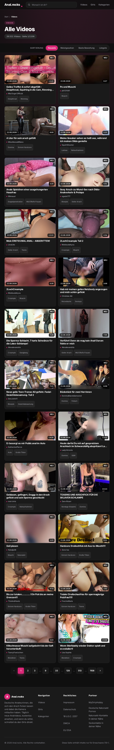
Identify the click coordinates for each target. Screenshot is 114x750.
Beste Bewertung (87, 48)
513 (80, 670)
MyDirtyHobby (99, 703)
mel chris (12, 501)
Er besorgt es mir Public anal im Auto (25, 443)
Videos (83, 4)
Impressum (68, 702)
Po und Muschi (68, 86)
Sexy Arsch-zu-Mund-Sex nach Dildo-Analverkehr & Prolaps (80, 191)
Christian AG (67, 296)
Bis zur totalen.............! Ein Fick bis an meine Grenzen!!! (29, 596)
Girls (93, 4)
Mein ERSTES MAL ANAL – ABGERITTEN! (28, 240)
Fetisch (74, 401)
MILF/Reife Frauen (33, 202)
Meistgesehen (67, 48)
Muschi (64, 96)
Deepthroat (12, 99)
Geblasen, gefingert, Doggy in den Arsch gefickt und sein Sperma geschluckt (28, 496)
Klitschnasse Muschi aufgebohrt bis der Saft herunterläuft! (29, 647)
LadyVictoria (67, 450)
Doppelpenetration (15, 202)
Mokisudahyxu (68, 245)
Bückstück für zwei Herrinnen (76, 391)
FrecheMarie (67, 601)
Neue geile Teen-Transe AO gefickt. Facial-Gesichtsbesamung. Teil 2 (29, 393)
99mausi (11, 196)
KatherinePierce (15, 447)
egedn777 (66, 196)
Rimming (24, 99)
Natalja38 (12, 550)
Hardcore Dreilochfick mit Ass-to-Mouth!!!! (83, 546)
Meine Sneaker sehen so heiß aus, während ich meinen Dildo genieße (83, 139)
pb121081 (66, 90)
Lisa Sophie (66, 652)
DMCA (66, 723)
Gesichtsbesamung (25, 404)
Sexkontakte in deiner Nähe (99, 725)
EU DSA (67, 730)
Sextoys (78, 301)
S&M (73, 455)
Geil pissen (12, 546)
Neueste (52, 48)
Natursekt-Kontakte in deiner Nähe (99, 717)
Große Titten (21, 452)
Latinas (64, 150)
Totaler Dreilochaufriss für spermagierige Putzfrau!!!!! (82, 596)
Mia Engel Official (15, 93)
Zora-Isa (65, 550)
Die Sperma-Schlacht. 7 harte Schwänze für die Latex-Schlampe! (29, 342)
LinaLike (11, 245)
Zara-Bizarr (66, 501)
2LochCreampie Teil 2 (71, 240)
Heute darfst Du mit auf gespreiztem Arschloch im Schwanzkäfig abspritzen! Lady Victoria (84, 445)
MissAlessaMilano (15, 142)
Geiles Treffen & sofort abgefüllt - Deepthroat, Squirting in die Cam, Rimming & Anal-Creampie (30, 88)
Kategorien (104, 4)
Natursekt (21, 555)
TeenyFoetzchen (15, 652)
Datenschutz (69, 709)
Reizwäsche (66, 301)
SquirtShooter (68, 145)
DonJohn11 (13, 399)
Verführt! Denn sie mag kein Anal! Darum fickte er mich (81, 342)
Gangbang (24, 353)
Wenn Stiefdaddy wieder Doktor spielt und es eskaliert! (82, 647)
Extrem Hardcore (25, 147)
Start (6, 17)
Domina (11, 147)
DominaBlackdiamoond (72, 396)
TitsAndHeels (14, 601)
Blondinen (12, 658)
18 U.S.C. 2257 (70, 716)
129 (68, 670)
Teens (24, 250)
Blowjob (65, 202)
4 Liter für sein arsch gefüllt (21, 138)
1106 (92, 670)
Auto (10, 452)
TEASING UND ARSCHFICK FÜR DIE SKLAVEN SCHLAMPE (79, 496)
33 (56, 670)
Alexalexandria (14, 347)
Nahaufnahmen (77, 150)
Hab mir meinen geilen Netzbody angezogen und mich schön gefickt (83, 291)
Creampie (65, 250)
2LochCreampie (14, 289)
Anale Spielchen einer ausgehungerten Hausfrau (27, 191)
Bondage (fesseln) (69, 507)
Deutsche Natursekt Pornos (99, 710)
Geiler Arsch (77, 202)
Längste (103, 48)
